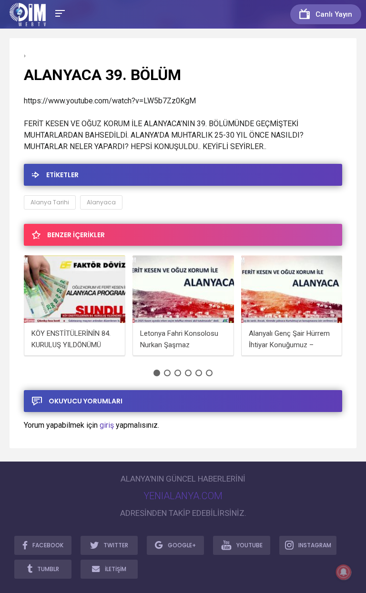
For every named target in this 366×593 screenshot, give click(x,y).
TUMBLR (48, 569)
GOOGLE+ (182, 545)
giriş (107, 425)
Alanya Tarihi (49, 202)
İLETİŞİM (115, 569)
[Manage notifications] (343, 572)
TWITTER (115, 545)
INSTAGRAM (314, 545)
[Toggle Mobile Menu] (58, 12)
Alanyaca (101, 202)
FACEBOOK (47, 545)
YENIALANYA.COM (183, 496)
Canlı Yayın (333, 14)
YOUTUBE (249, 545)
